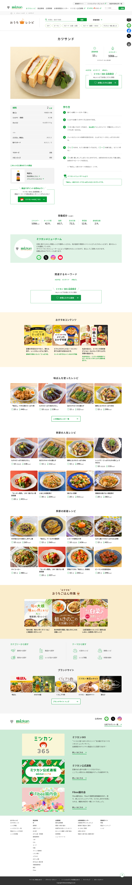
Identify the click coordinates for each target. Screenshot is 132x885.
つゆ (34, 839)
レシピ (102, 828)
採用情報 (57, 834)
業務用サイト (104, 820)
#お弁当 (88, 70)
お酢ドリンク (36, 828)
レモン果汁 (36, 853)
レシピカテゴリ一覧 (16, 828)
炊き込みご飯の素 (38, 862)
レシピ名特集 (14, 834)
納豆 (34, 867)
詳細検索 (96, 20)
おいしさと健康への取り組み (63, 831)
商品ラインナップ (105, 825)
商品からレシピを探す (16, 831)
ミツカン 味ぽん (18, 137)
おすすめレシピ (14, 823)
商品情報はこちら (32, 176)
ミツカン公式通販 (76, 8)
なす (48, 26)
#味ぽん (105, 70)
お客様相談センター (61, 8)
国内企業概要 (59, 823)
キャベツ (15, 122)
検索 (122, 8)
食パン (15, 112)
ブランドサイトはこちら (34, 179)
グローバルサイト (98, 879)
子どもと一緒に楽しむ (110, 26)
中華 (34, 848)
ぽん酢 (35, 831)
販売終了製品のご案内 (84, 825)
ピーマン (56, 26)
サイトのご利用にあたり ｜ (37, 879)
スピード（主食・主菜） (71, 26)
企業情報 (49, 8)
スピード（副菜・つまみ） (91, 26)
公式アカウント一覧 (111, 724)
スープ (35, 845)
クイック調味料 (37, 851)
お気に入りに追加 (105, 83)
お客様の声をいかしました (85, 823)
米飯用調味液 (36, 865)
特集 (101, 823)
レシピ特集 (13, 825)
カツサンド (31, 13)
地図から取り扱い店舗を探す (86, 834)
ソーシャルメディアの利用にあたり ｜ (72, 879)
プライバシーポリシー (52, 879)
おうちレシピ (31, 8)
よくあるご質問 (82, 828)
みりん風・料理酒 (38, 834)
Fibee (34, 870)
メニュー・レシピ (20, 13)
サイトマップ (88, 879)
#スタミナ (96, 70)
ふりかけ (35, 856)
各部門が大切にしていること (63, 828)
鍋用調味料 (36, 837)
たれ (34, 842)
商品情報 (40, 8)
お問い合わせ (81, 831)
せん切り (92, 127)
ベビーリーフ (17, 157)
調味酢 (35, 825)
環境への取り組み (60, 825)
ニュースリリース (60, 837)
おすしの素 (36, 859)
